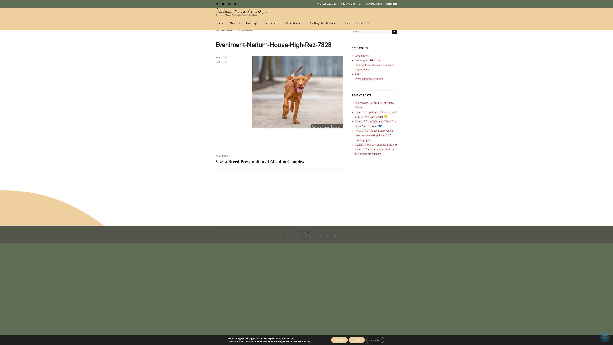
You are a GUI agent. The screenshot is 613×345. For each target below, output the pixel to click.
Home (219, 23)
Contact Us (362, 23)
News (346, 23)
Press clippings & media (369, 78)
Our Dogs (251, 23)
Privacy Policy (305, 232)
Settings (375, 339)
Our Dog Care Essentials (323, 23)
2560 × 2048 (221, 62)
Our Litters (269, 23)
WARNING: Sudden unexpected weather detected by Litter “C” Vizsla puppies (374, 135)
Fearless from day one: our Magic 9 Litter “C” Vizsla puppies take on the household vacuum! (376, 149)
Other (358, 74)
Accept (339, 339)
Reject (357, 339)
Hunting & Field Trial (368, 60)
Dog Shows (362, 55)
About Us (234, 23)
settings (307, 341)
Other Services (294, 23)
